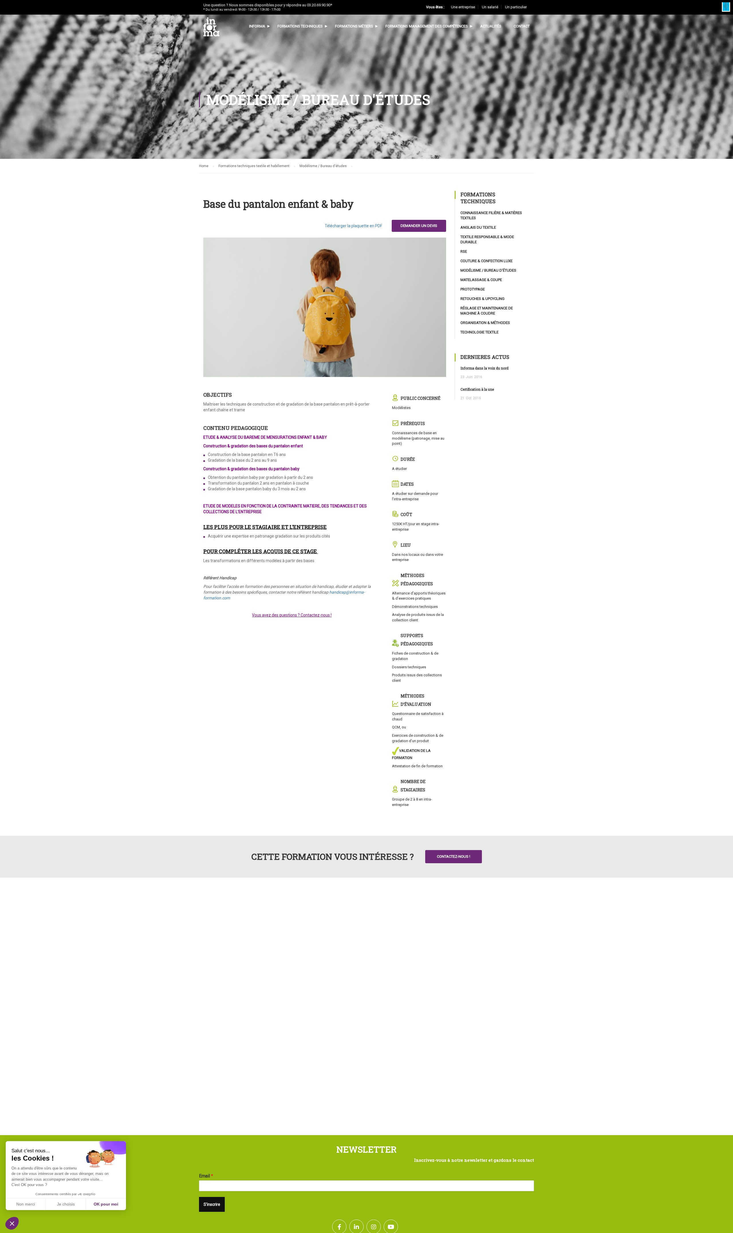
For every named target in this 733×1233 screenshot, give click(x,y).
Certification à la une (477, 389)
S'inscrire (212, 1204)
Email (206, 1176)
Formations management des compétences (426, 26)
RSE (463, 251)
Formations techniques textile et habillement (253, 166)
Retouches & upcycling (482, 299)
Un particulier (516, 7)
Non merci (25, 1204)
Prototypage (472, 289)
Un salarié (490, 7)
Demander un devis (419, 226)
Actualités (490, 26)
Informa (257, 26)
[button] (726, 7)
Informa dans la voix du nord (484, 368)
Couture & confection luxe (486, 261)
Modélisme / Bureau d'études (323, 166)
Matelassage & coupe (481, 280)
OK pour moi (106, 1204)
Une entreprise (463, 7)
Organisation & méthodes (485, 323)
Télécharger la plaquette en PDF (353, 226)
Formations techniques (300, 26)
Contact (522, 26)
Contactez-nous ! (453, 856)
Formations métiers (354, 26)
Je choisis (66, 1204)
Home (203, 166)
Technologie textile (479, 332)
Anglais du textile (478, 227)
